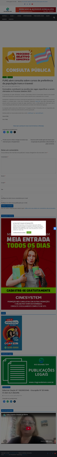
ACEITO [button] (28, 232)
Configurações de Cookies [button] (19, 232)
